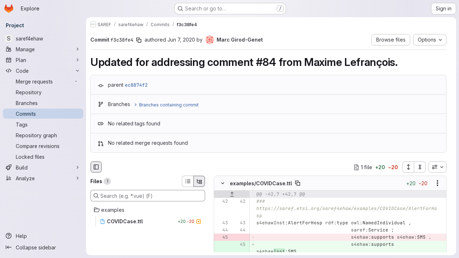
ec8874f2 (136, 85)
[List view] (187, 181)
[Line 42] (222, 201)
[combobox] (437, 167)
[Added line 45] (239, 244)
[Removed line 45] (222, 237)
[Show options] (437, 183)
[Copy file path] (297, 183)
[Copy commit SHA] (138, 40)
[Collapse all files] (420, 167)
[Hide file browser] (96, 167)
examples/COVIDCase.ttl (261, 183)
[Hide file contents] (222, 183)
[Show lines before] (232, 194)
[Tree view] (199, 181)
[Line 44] (222, 230)
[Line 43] (222, 223)
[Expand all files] (408, 167)
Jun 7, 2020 (181, 40)
